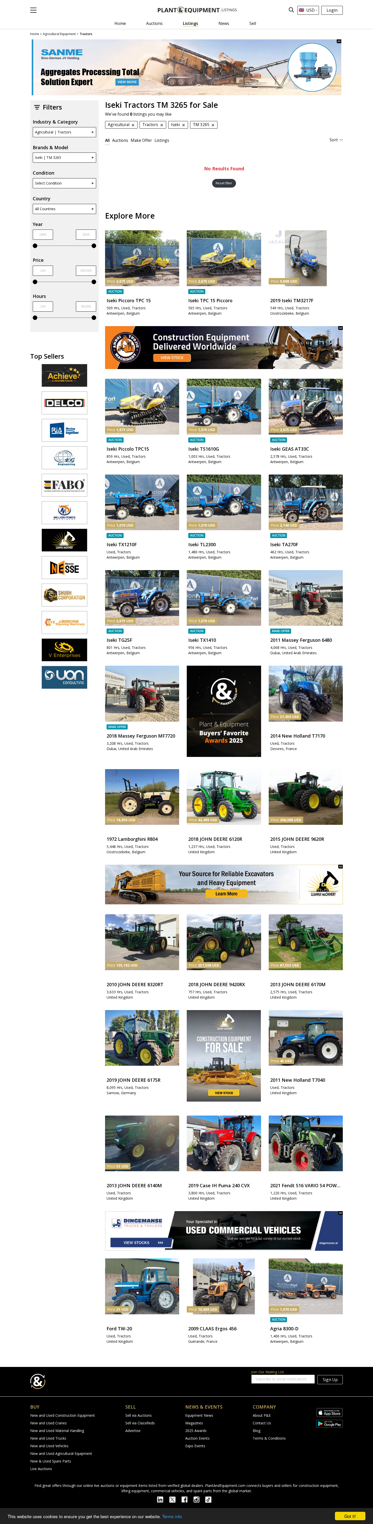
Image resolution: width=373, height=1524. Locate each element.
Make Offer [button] (141, 140)
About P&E (262, 1415)
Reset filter (224, 183)
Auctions (154, 23)
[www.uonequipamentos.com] (64, 679)
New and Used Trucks (48, 1438)
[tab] (107, 140)
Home (120, 23)
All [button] (107, 140)
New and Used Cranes (48, 1423)
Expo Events (195, 1445)
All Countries (45, 208)
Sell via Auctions (138, 1415)
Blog (256, 1430)
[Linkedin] (163, 1499)
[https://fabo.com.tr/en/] (64, 487)
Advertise (133, 1430)
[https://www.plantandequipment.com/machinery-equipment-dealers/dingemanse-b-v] (224, 1231)
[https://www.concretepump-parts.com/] (64, 377)
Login (332, 10)
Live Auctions (41, 1468)
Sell (252, 23)
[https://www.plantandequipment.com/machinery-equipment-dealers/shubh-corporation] (64, 597)
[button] (33, 10)
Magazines (194, 1423)
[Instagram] (199, 1499)
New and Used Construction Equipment (62, 1415)
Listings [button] (162, 140)
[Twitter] (175, 1499)
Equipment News (199, 1415)
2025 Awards (196, 1430)
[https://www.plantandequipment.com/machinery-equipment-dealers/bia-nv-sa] (64, 432)
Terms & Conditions (269, 1438)
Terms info (172, 1516)
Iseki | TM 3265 (48, 157)
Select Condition (48, 183)
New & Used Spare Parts (50, 1461)
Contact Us (262, 1423)
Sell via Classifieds (140, 1423)
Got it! (350, 1516)
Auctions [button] (120, 140)
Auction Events (197, 1438)
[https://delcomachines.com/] (64, 405)
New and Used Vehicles (49, 1445)
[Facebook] (187, 1499)
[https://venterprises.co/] (64, 652)
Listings (190, 23)
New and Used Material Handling (57, 1430)
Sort (334, 140)
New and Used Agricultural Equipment (61, 1453)
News (223, 23)
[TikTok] (210, 1499)
